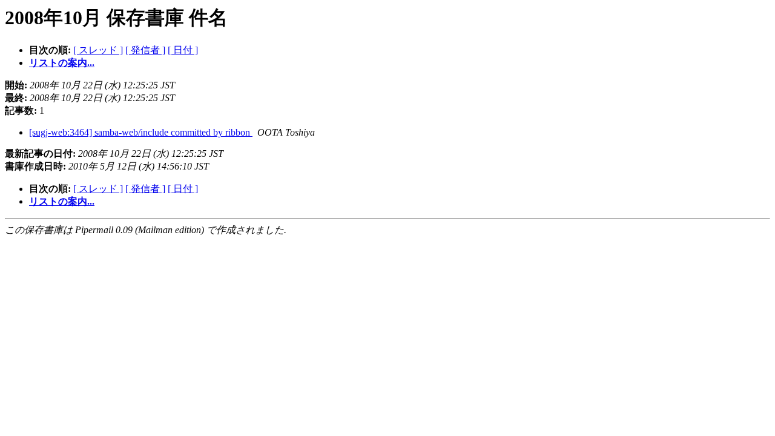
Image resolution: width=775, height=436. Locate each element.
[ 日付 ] (183, 50)
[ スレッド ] (98, 50)
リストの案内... (61, 63)
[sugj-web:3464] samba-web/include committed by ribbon (140, 132)
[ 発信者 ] (145, 50)
